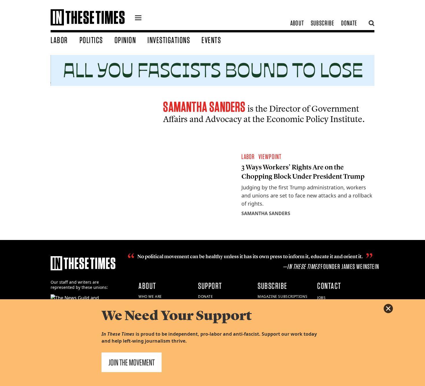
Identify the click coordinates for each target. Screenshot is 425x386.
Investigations (168, 40)
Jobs (321, 297)
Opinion (125, 40)
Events (211, 40)
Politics (91, 40)
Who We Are (150, 296)
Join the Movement (131, 362)
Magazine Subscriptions (282, 296)
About (297, 23)
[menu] (138, 18)
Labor (59, 40)
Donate (349, 23)
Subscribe (322, 23)
